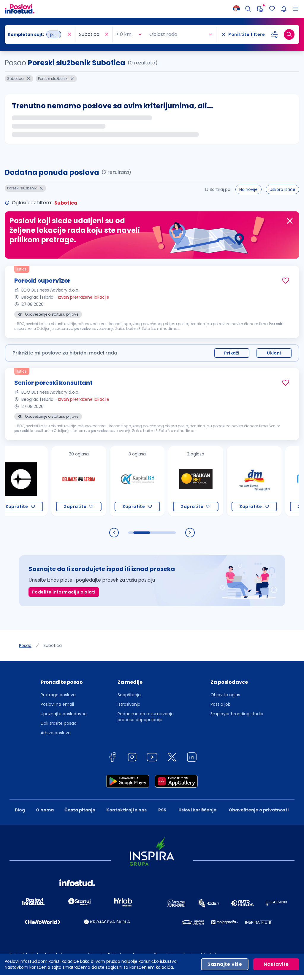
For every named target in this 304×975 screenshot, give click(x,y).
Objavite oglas (225, 695)
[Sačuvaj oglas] (285, 280)
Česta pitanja (79, 810)
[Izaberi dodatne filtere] (274, 34)
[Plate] (260, 9)
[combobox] (37, 34)
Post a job (220, 704)
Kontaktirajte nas (126, 810)
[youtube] (152, 758)
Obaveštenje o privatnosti (259, 810)
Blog (20, 810)
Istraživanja (129, 704)
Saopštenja (129, 695)
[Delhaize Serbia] (63, 481)
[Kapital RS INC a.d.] (121, 481)
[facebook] (112, 758)
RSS (162, 810)
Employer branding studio (236, 714)
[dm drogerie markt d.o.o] (238, 481)
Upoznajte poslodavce (64, 714)
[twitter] (172, 758)
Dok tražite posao (59, 723)
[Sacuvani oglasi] (272, 9)
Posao (25, 645)
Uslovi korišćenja (197, 810)
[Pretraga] (248, 9)
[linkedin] (192, 758)
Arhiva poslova (56, 733)
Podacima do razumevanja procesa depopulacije (146, 717)
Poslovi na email (57, 704)
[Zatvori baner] (289, 221)
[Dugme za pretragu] (289, 34)
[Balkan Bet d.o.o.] (180, 481)
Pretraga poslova (58, 695)
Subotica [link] (52, 645)
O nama (45, 810)
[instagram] (132, 758)
